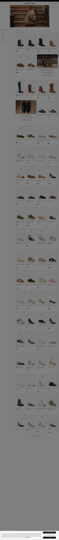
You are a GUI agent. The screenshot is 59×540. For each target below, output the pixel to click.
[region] (29, 535)
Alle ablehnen (49, 537)
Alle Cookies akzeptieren (49, 532)
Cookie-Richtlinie (27, 537)
